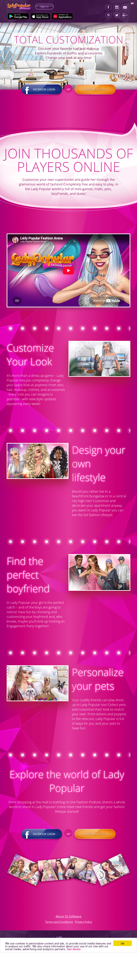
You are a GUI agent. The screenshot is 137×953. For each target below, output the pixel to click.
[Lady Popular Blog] (126, 15)
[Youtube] (126, 7)
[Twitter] (117, 15)
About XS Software (68, 916)
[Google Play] (18, 16)
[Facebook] (108, 7)
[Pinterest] (108, 15)
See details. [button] (74, 949)
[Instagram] (117, 7)
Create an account (95, 89)
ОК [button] (122, 943)
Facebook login (44, 89)
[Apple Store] (40, 16)
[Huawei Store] (62, 16)
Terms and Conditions (59, 922)
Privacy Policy (83, 922)
